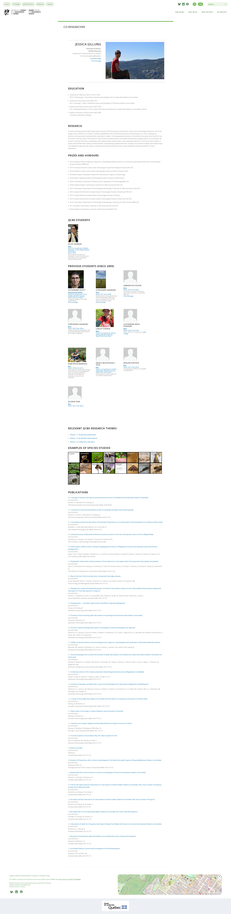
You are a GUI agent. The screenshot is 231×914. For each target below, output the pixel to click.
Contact (7, 4)
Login (200, 4)
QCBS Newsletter (28, 4)
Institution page (95, 58)
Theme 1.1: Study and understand (83, 435)
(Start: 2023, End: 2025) (131, 289)
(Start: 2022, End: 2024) (75, 327)
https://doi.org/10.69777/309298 (69, 879)
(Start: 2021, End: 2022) (131, 366)
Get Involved (221, 12)
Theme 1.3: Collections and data (82, 442)
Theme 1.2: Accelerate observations (83, 438)
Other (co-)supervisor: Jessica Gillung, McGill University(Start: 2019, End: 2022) (106, 333)
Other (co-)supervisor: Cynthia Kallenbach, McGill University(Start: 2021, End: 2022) (106, 370)
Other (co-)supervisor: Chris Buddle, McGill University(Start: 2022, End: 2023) (77, 295)
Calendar (50, 4)
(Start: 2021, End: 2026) (103, 293)
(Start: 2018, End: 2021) (75, 367)
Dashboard (40, 4)
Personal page (96, 61)
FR (194, 4)
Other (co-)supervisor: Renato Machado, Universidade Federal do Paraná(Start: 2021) (78, 250)
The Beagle (16, 4)
